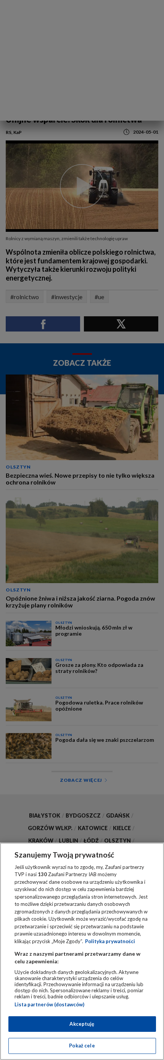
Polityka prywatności (110, 941)
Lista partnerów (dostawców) (49, 1004)
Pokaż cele (82, 1045)
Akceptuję (81, 1024)
